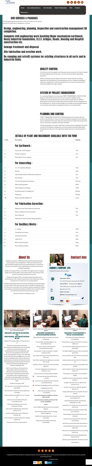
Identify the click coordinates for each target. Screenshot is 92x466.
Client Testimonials (61, 8)
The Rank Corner (53, 459)
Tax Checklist (47, 8)
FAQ (70, 8)
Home (22, 8)
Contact (77, 8)
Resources (24, 12)
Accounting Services (34, 8)
